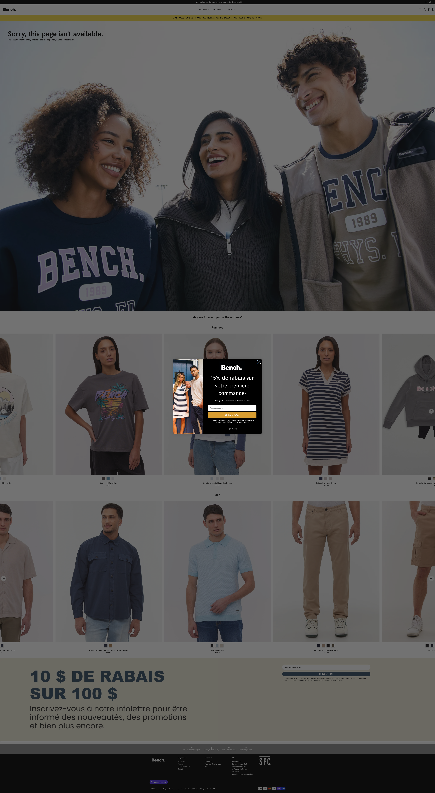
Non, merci (232, 429)
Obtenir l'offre (232, 415)
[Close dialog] (259, 362)
